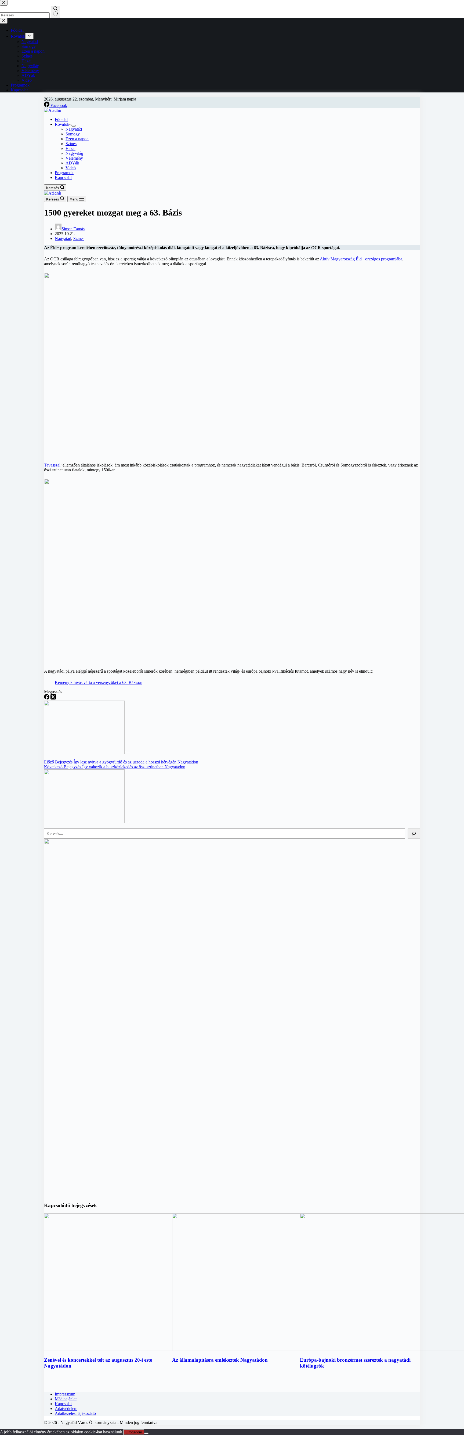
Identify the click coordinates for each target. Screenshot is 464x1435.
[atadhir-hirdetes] (249, 1181)
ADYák (72, 163)
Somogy (73, 134)
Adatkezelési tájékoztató (75, 1413)
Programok (64, 172)
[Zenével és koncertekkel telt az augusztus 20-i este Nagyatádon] (147, 1349)
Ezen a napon (77, 139)
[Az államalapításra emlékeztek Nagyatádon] (275, 1349)
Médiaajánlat (66, 1399)
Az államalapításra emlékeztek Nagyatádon (220, 1360)
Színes (71, 143)
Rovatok (62, 124)
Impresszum (65, 1394)
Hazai (70, 148)
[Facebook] (47, 698)
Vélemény (74, 158)
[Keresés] (414, 833)
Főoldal (61, 119)
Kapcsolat (63, 177)
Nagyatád (74, 129)
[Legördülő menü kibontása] (73, 126)
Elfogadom (133, 1432)
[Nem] (146, 1433)
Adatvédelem (66, 1408)
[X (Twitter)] (53, 698)
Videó (71, 168)
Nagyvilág (74, 153)
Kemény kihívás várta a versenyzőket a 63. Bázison (98, 682)
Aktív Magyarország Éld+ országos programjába (361, 259)
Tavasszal (52, 465)
